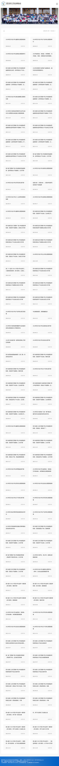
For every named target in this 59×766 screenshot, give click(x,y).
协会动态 (52, 30)
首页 (48, 30)
